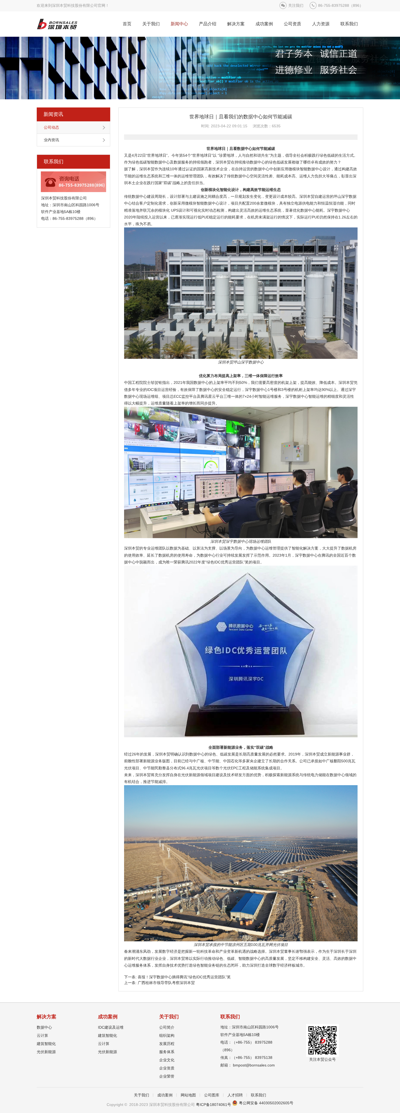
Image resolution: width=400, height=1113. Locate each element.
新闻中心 (179, 23)
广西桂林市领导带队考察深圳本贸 (166, 983)
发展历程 (166, 1043)
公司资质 (292, 23)
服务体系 (166, 1052)
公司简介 (166, 1027)
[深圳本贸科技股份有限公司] (57, 23)
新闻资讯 (53, 114)
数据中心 (44, 1027)
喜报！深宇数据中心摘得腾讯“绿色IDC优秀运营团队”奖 (184, 977)
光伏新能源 (46, 1052)
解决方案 (236, 23)
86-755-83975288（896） (340, 5)
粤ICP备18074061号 (213, 1104)
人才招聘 (235, 1095)
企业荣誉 (166, 1076)
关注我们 (295, 5)
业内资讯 (51, 140)
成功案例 (264, 23)
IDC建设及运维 (111, 1027)
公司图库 (211, 1095)
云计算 (42, 1035)
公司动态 (51, 127)
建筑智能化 (46, 1043)
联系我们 (349, 23)
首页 (127, 23)
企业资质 (166, 1068)
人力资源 (321, 23)
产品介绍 (207, 23)
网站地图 (188, 1095)
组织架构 (166, 1035)
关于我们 (151, 23)
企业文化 (166, 1060)
